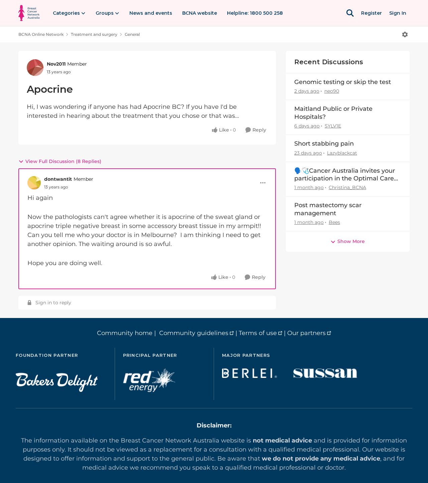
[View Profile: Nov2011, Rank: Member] (35, 67)
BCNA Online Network (41, 34)
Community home (124, 333)
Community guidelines (193, 333)
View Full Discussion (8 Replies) (63, 161)
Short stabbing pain (324, 143)
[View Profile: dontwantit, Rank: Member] (34, 182)
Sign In (397, 13)
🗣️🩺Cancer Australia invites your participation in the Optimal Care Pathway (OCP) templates (344, 175)
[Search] (350, 13)
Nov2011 (56, 64)
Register (371, 13)
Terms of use (258, 333)
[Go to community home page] (28, 13)
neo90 (331, 91)
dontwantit (58, 179)
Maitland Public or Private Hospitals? (333, 112)
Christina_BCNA (347, 187)
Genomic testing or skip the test (342, 82)
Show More (351, 241)
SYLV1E (333, 126)
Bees (334, 222)
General (132, 34)
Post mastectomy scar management (327, 209)
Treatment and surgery (94, 34)
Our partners (306, 333)
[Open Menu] (405, 34)
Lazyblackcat (342, 153)
